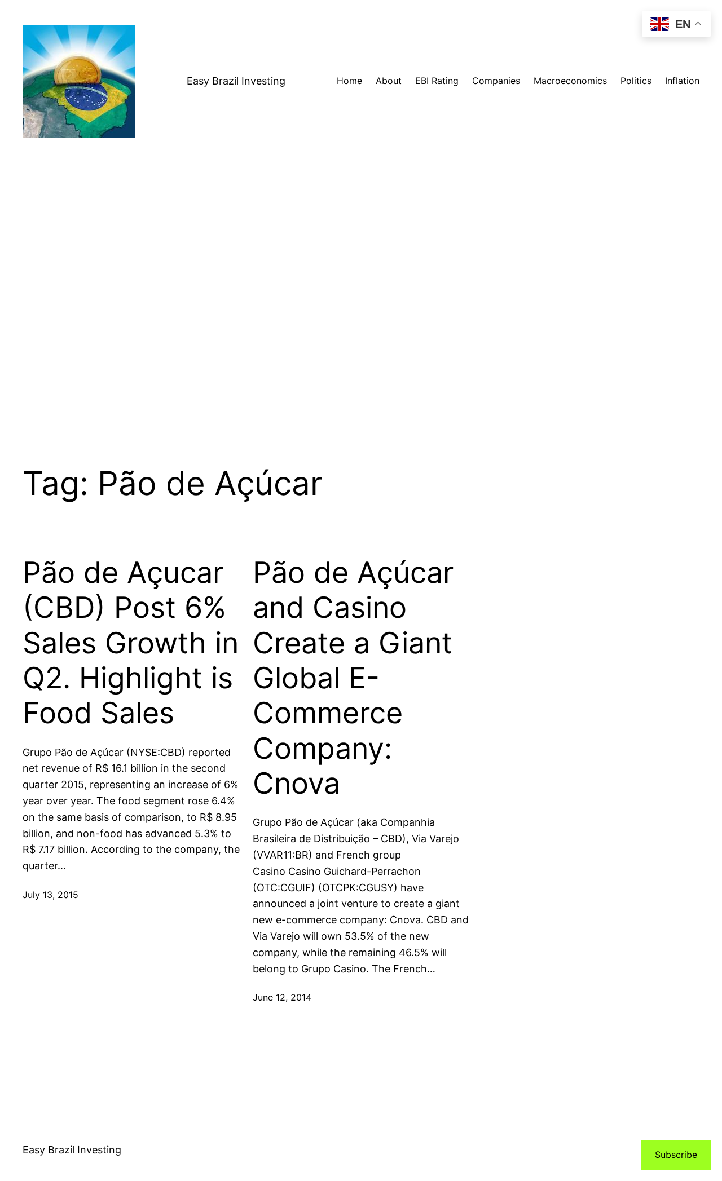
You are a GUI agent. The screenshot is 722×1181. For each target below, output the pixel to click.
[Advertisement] (361, 313)
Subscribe (676, 1154)
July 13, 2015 (50, 894)
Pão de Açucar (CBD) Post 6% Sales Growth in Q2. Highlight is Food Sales (131, 643)
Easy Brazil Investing (236, 81)
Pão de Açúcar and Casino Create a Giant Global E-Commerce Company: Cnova (353, 678)
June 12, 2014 (282, 997)
